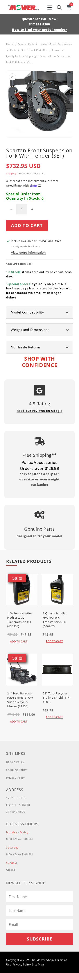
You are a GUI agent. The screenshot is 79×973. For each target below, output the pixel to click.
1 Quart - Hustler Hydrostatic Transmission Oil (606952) (55, 619)
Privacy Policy (15, 778)
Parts (13, 50)
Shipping (11, 173)
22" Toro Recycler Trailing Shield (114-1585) (57, 697)
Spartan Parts (26, 44)
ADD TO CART (18, 641)
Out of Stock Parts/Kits (34, 50)
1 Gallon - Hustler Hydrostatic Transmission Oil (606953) (19, 619)
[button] (49, 7)
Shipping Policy (16, 770)
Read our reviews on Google (40, 411)
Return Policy (15, 762)
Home (10, 44)
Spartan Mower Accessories (55, 44)
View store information (28, 252)
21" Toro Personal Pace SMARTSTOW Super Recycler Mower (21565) (20, 699)
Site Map (38, 964)
